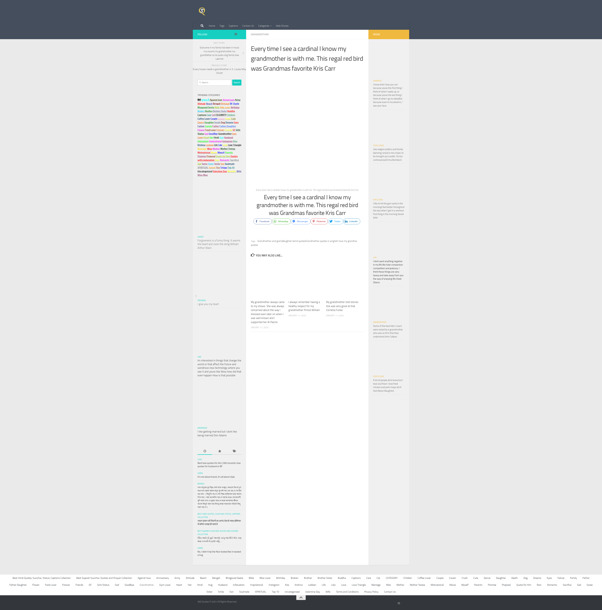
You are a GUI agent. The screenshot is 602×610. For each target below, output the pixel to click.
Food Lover (378, 145)
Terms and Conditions (347, 591)
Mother (400, 584)
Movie (452, 584)
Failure (560, 577)
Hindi (200, 584)
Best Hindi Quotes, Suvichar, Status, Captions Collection (42, 577)
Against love (144, 577)
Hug (221, 137)
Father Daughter (18, 584)
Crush (465, 577)
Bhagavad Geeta (234, 577)
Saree (200, 473)
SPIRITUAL (203, 167)
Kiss (287, 584)
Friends (79, 584)
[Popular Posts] (219, 451)
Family (208, 126)
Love (200, 459)
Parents (478, 584)
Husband (228, 137)
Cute (475, 577)
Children (407, 577)
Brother (308, 577)
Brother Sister (325, 577)
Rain (539, 584)
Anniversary (162, 577)
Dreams (537, 577)
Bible (251, 577)
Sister (209, 591)
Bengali (201, 484)
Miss (209, 148)
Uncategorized (292, 591)
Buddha (342, 577)
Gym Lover (378, 200)
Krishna (299, 584)
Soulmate (244, 591)
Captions (233, 25)
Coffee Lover (424, 577)
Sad (579, 584)
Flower (35, 584)
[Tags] (234, 451)
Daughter (501, 577)
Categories (263, 25)
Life (324, 584)
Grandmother (260, 34)
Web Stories (282, 25)
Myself (464, 584)
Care (368, 577)
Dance (487, 577)
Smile (221, 591)
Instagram (227, 141)
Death (514, 577)
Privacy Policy (371, 591)
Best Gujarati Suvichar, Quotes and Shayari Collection (104, 577)
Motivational (437, 584)
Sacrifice (234, 160)
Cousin (452, 577)
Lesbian (312, 584)
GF (90, 584)
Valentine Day (220, 171)
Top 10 (275, 591)
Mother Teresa (417, 584)
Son (232, 591)
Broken (294, 577)
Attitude (202, 103)
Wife (328, 591)
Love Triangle (359, 584)
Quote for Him (523, 584)
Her (211, 137)
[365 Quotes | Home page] (202, 11)
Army (177, 577)
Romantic (377, 81)
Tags (221, 25)
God (117, 584)
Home (212, 25)
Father (586, 577)
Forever (66, 584)
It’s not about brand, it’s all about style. (216, 476)
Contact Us (248, 25)
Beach (209, 103)
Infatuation (239, 584)
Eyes (549, 577)
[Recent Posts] (205, 451)
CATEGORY (392, 577)
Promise (202, 156)
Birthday (235, 107)
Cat (378, 577)
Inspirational (256, 584)
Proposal (506, 584)
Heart (201, 237)
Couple (440, 577)
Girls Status (103, 584)
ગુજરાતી (205, 100)
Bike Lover (265, 577)
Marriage (202, 148)
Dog (525, 577)
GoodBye (129, 584)
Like (199, 357)
